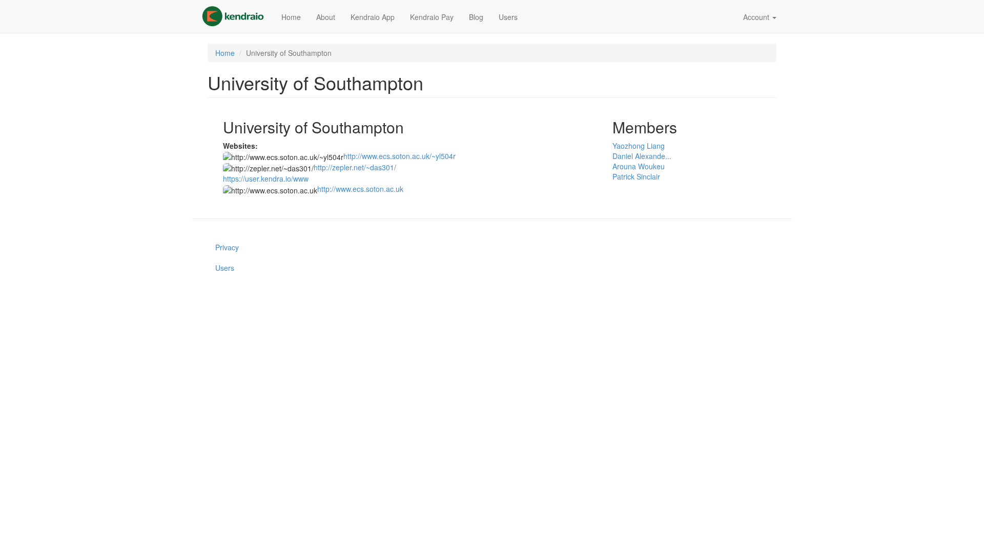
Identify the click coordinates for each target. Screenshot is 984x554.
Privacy (227, 247)
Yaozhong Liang (638, 146)
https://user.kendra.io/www (266, 178)
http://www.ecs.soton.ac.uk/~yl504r (399, 156)
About (325, 17)
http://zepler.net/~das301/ (355, 167)
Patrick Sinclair (636, 176)
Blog (476, 17)
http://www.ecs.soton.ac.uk (360, 189)
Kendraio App (373, 17)
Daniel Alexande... (641, 156)
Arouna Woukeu (638, 166)
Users (508, 17)
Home (291, 17)
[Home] (237, 16)
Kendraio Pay (432, 17)
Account (757, 17)
